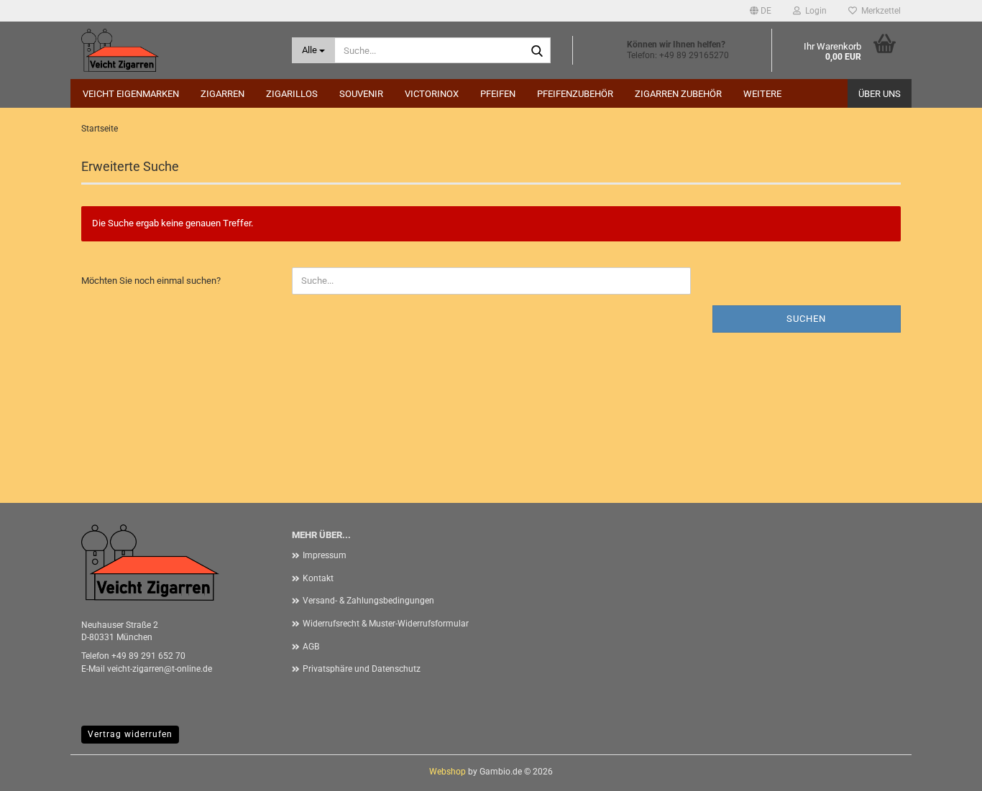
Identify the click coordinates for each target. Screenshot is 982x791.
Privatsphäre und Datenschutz (362, 669)
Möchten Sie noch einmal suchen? (151, 280)
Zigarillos (292, 93)
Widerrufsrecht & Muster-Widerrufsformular (386, 624)
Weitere (762, 93)
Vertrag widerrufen (130, 734)
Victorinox (432, 93)
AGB (311, 647)
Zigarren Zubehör (678, 93)
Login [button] (814, 11)
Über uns (879, 93)
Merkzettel (879, 11)
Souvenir (361, 93)
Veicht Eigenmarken (131, 93)
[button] (760, 11)
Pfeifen (497, 93)
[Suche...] (537, 51)
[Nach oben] (942, 769)
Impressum (325, 555)
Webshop (447, 772)
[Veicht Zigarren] (175, 50)
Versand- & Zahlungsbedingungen (368, 601)
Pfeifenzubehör (575, 93)
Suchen (806, 318)
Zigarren (222, 93)
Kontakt (318, 578)
